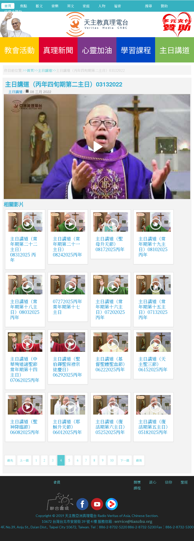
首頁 (7, 5)
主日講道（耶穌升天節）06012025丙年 (67, 426)
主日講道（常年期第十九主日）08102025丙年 (152, 246)
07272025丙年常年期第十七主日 (67, 306)
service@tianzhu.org (133, 521)
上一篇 (24, 460)
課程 (137, 487)
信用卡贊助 (13, 11)
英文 (70, 5)
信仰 (168, 482)
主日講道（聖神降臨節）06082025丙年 (24, 426)
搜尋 (148, 5)
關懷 (137, 482)
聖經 (184, 482)
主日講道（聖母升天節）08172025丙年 (110, 243)
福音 (117, 5)
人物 (101, 5)
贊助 (164, 5)
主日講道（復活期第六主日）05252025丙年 (110, 426)
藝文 (39, 5)
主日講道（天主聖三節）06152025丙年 (152, 364)
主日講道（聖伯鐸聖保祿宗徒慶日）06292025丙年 (67, 366)
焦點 (23, 5)
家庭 (86, 5)
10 (112, 460)
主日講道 (174, 49)
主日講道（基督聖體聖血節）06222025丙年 (110, 364)
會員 (56, 482)
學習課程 (136, 49)
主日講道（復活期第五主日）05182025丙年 (153, 426)
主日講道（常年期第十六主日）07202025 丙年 (110, 309)
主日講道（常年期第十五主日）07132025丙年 (152, 309)
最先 (10, 460)
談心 (152, 482)
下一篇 (124, 460)
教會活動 (19, 49)
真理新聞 (58, 49)
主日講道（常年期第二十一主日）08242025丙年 (67, 246)
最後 (139, 460)
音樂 (54, 5)
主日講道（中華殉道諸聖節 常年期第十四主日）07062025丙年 (24, 369)
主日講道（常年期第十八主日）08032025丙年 (24, 309)
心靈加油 (97, 49)
